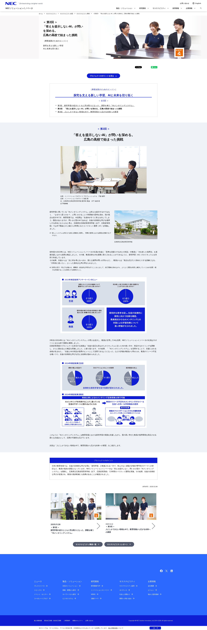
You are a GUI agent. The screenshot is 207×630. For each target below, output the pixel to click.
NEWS (93, 594)
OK (154, 628)
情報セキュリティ (78, 620)
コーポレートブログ (41, 598)
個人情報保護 (112, 628)
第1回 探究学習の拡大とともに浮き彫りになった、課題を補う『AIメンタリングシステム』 (96, 105)
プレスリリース (39, 586)
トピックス (38, 590)
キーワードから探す (69, 594)
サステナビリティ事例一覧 (86, 544)
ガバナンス (123, 590)
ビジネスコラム (68, 598)
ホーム (41, 13)
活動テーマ (95, 598)
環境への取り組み (125, 598)
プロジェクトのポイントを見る (102, 76)
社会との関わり (124, 594)
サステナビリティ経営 (66, 13)
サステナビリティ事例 (83, 13)
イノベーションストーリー (100, 590)
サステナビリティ (51, 13)
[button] (125, 8)
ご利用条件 (67, 620)
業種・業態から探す (69, 590)
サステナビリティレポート (117, 544)
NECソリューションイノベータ (19, 8)
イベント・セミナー (41, 594)
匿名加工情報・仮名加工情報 (52, 620)
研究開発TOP (95, 586)
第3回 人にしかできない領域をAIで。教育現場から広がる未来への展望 (88, 112)
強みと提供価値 (153, 594)
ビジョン (151, 590)
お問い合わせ (89, 620)
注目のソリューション (70, 586)
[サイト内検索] (201, 8)
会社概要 (151, 586)
